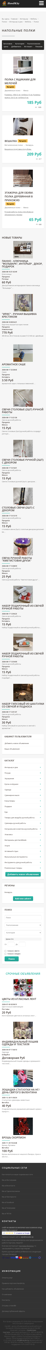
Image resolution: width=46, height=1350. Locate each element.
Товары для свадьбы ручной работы (20, 817)
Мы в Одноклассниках (11, 1191)
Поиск (11, 958)
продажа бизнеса (26, 1246)
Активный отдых (11, 851)
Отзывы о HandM (9, 1305)
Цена (6, 46)
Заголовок (8, 43)
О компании (7, 1294)
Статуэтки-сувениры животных (16, 1100)
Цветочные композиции (12, 1006)
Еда (6, 812)
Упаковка (9, 834)
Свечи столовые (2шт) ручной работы (22, 411)
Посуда (7, 773)
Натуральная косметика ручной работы (21, 829)
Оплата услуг (7, 1278)
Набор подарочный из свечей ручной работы (23, 607)
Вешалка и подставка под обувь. (18, 149)
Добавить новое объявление (17, 743)
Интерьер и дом (11, 767)
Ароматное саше (14, 364)
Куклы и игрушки (11, 784)
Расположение (34, 43)
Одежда (8, 789)
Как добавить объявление (13, 1289)
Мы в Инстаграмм (9, 1180)
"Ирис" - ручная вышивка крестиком (19, 315)
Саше (4, 372)
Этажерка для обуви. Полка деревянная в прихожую (19, 196)
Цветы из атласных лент (19, 999)
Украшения (9, 778)
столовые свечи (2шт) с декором (18, 509)
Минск (25, 90)
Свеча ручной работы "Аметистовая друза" (17, 559)
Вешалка (11, 141)
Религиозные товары (13, 868)
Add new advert (23, 898)
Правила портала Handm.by (13, 1283)
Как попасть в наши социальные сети (17, 1174)
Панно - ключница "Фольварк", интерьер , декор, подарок (22, 264)
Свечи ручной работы (11, 420)
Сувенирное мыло (12, 795)
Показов (38, 46)
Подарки (8, 806)
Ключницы (7, 274)
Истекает (28, 46)
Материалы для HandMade (15, 840)
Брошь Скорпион (14, 1137)
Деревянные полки (12, 90)
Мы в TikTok (6, 1213)
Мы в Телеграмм (8, 1208)
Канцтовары (10, 801)
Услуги (7, 845)
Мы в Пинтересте (9, 1197)
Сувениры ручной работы (15, 823)
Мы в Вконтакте (8, 1185)
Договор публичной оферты (13, 1311)
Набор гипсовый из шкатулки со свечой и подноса (23, 705)
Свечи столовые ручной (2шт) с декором (22, 461)
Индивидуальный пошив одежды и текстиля (20, 1043)
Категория (20, 43)
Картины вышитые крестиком (15, 324)
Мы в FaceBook (8, 1202)
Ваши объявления (12, 749)
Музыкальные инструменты (16, 857)
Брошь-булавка (8, 1145)
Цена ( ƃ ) (9, 939)
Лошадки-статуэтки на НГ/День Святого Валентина (20, 1091)
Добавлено (16, 46)
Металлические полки (14, 145)
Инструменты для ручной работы (18, 862)
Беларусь (29, 145)
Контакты (6, 1300)
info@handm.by (23, 1340)
